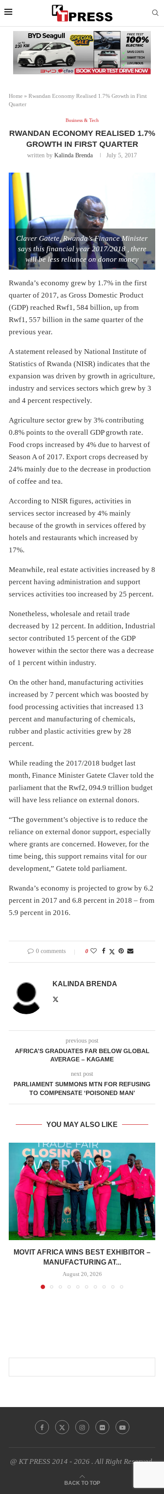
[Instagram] (82, 1427)
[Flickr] (102, 1427)
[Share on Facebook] (103, 951)
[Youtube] (122, 1427)
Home (16, 96)
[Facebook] (42, 1427)
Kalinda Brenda (73, 155)
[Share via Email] (130, 951)
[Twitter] (62, 1427)
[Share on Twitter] (112, 952)
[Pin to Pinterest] (121, 951)
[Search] (155, 13)
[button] (16, 1215)
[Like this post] (94, 951)
